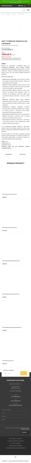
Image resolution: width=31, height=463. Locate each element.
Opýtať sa (22, 154)
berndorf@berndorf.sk (15, 405)
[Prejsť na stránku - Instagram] (17, 452)
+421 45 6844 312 (15, 400)
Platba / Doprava (15, 443)
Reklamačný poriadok (15, 445)
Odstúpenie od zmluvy (15, 438)
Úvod (3, 14)
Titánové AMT (21, 14)
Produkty (8, 14)
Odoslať (23, 373)
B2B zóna (20, 5)
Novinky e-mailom (8, 370)
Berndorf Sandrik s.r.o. (9, 10)
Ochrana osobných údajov (15, 441)
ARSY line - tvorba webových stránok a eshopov (15, 461)
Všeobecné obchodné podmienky (15, 448)
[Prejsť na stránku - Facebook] (14, 452)
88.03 (3, 56)
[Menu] (28, 10)
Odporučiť (8, 154)
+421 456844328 (15, 396)
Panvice (14, 14)
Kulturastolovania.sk (7, 5)
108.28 (5, 54)
